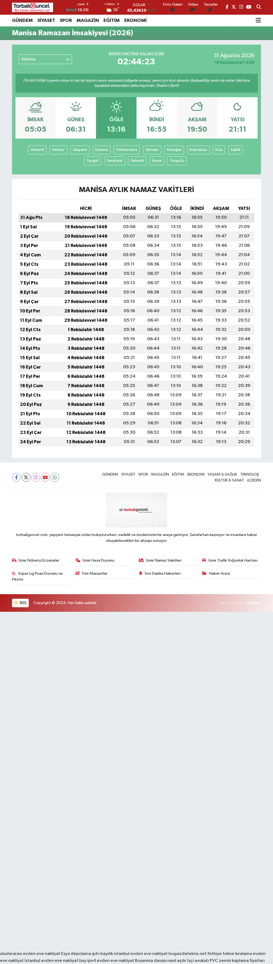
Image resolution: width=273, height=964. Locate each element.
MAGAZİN (88, 20)
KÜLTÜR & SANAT (229, 480)
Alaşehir (80, 150)
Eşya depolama (76, 953)
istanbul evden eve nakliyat (141, 953)
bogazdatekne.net (187, 953)
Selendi (137, 161)
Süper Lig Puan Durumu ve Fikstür (37, 576)
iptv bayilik (102, 953)
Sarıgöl (93, 161)
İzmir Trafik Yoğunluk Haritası (233, 560)
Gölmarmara (126, 150)
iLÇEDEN (254, 480)
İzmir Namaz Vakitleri (164, 560)
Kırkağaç (174, 150)
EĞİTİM (111, 20)
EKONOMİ (135, 20)
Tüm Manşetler (95, 573)
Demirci (101, 150)
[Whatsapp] (54, 477)
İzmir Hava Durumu (98, 560)
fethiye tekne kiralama (229, 953)
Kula (219, 150)
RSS (22, 603)
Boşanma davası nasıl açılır (161, 960)
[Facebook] (16, 477)
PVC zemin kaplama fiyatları (237, 960)
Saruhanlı (114, 161)
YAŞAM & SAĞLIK (222, 474)
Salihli (235, 150)
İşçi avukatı (198, 960)
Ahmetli (37, 150)
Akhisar (58, 150)
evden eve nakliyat (115, 960)
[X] (26, 477)
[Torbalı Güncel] (32, 7)
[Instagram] (35, 477)
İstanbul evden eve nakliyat (51, 960)
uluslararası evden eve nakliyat (30, 953)
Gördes (152, 150)
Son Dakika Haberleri (162, 573)
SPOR (66, 20)
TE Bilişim (253, 603)
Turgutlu (177, 161)
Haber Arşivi (219, 573)
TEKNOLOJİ (249, 474)
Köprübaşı (198, 150)
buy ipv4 (88, 960)
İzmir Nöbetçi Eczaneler (39, 560)
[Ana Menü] (258, 20)
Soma (156, 161)
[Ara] (258, 7)
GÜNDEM (22, 20)
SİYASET (46, 20)
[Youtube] (45, 477)
